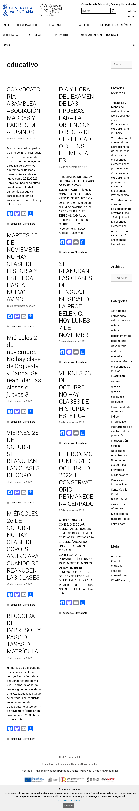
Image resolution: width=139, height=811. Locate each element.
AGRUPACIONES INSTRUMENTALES (100, 35)
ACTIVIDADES (36, 35)
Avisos (115, 325)
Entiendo (68, 805)
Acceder (132, 16)
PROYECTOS (62, 35)
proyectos (117, 469)
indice (115, 416)
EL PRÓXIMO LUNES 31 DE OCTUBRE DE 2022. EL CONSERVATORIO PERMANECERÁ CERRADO (76, 479)
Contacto (98, 770)
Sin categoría (119, 513)
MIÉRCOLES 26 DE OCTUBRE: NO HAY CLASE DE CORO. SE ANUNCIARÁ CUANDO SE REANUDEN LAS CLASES (23, 545)
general (116, 386)
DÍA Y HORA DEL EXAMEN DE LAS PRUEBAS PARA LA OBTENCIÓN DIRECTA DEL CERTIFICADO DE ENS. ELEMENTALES (76, 125)
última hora (29, 223)
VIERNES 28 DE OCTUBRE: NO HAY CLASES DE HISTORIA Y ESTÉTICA (75, 394)
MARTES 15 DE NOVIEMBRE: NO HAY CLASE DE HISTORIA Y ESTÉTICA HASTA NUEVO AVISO (24, 267)
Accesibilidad (111, 770)
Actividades (118, 310)
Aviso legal (26, 770)
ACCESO (84, 25)
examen (116, 381)
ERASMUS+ (118, 376)
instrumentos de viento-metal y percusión (121, 431)
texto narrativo (120, 518)
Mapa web (85, 770)
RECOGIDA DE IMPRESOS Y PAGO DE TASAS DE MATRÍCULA (24, 634)
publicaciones (119, 475)
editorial (116, 351)
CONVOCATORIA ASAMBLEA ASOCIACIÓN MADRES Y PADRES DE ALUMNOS (23, 111)
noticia (115, 445)
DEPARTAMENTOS (58, 25)
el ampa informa (121, 361)
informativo (118, 421)
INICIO (7, 25)
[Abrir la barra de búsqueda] (134, 45)
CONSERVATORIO (27, 25)
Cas (134, 11)
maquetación (119, 440)
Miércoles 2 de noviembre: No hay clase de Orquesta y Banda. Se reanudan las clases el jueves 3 (24, 366)
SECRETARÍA (10, 35)
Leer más (15, 204)
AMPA (6, 45)
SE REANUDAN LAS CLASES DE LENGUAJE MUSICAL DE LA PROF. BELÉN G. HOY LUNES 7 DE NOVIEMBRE (76, 299)
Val (129, 11)
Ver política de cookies (69, 800)
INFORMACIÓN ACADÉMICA (115, 25)
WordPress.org (120, 580)
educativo (16, 223)
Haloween (117, 401)
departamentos (121, 335)
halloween (117, 396)
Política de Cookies (68, 770)
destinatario (118, 340)
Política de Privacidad (45, 770)
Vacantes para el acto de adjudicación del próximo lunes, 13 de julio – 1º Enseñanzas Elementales (121, 213)
